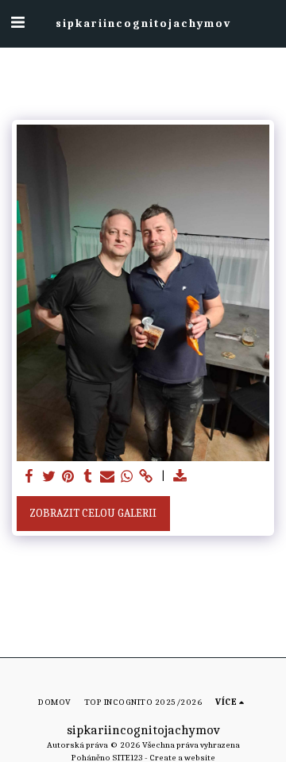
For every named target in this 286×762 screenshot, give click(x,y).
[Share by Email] (107, 476)
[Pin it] (68, 476)
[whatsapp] (127, 476)
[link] (146, 476)
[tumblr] (88, 476)
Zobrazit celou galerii (93, 513)
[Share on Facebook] (29, 476)
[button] (17, 22)
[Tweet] (49, 476)
